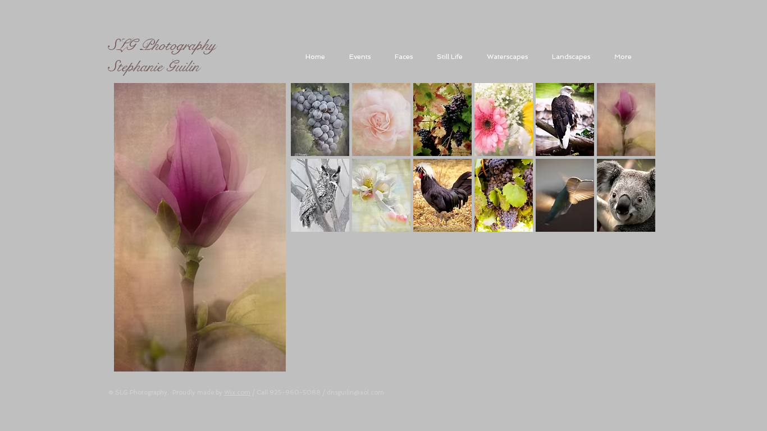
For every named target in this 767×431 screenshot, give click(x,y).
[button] (320, 119)
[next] (631, 243)
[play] (632, 374)
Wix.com (237, 392)
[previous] (314, 243)
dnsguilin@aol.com (355, 392)
